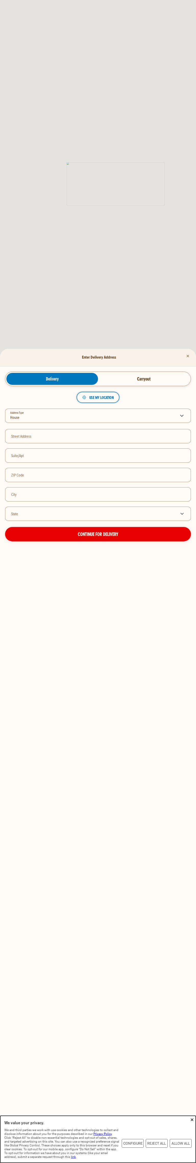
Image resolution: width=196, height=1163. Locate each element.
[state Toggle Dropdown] (183, 514)
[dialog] (98, 1139)
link (73, 1157)
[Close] (188, 356)
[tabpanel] (98, 466)
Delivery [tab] (52, 379)
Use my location (101, 397)
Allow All (181, 1143)
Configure (133, 1143)
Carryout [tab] (144, 379)
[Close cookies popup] (192, 1120)
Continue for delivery (98, 534)
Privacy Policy (102, 1134)
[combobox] (90, 514)
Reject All (156, 1143)
